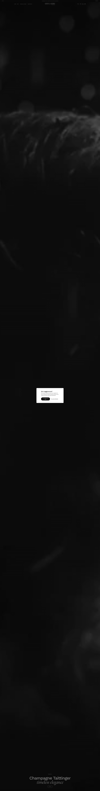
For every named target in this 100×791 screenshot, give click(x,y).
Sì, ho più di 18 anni (45, 399)
